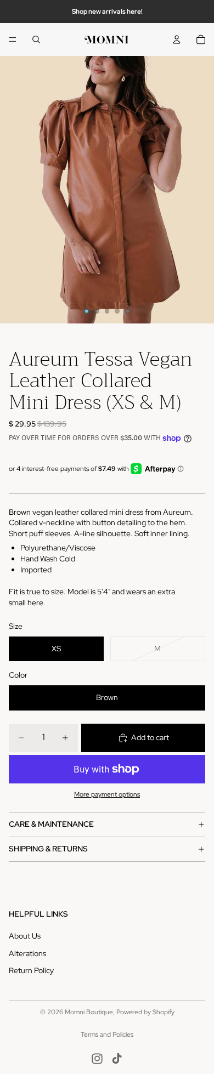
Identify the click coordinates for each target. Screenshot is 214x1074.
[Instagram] (97, 1058)
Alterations (27, 953)
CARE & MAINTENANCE (51, 824)
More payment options (107, 794)
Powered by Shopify (145, 1012)
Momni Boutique (89, 1012)
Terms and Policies (107, 1034)
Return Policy (31, 970)
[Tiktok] (116, 1058)
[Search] (36, 39)
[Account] (177, 39)
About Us (25, 936)
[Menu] (12, 39)
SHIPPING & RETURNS (48, 849)
